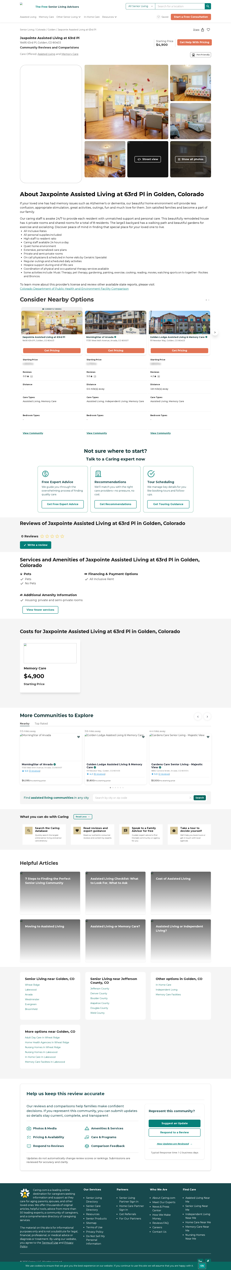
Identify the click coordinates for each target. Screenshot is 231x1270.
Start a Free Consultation (191, 16)
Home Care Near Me (198, 1222)
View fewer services (40, 609)
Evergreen (31, 1004)
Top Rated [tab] (41, 723)
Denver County (98, 993)
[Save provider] (208, 29)
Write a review (37, 545)
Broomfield (31, 1009)
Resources (92, 1214)
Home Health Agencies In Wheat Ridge (47, 1042)
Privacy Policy (94, 1231)
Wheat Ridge (32, 984)
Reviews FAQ (160, 1223)
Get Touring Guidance (168, 504)
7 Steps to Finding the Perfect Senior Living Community (47, 881)
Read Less (81, 816)
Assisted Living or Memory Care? (115, 926)
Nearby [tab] (25, 723)
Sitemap (91, 1223)
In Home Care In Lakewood (40, 1057)
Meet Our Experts (163, 1202)
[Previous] (198, 716)
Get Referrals (127, 1214)
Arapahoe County (99, 1003)
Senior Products (96, 1218)
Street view (150, 159)
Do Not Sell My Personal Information (95, 1240)
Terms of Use (50, 1242)
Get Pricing (52, 350)
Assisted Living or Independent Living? (179, 928)
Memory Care (69, 54)
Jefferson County (99, 988)
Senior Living (27, 29)
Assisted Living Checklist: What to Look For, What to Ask (114, 881)
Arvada (29, 994)
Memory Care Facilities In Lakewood (45, 1061)
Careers (157, 1227)
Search (199, 797)
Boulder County (99, 998)
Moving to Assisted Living (44, 926)
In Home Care (163, 984)
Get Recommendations (115, 504)
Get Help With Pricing (194, 42)
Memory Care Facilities (168, 994)
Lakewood (30, 989)
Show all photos (192, 159)
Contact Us (159, 1231)
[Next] (207, 716)
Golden (52, 29)
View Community (33, 433)
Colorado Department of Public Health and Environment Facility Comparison (74, 289)
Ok (202, 1265)
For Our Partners (130, 1218)
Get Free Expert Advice (62, 504)
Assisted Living (46, 54)
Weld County (97, 1013)
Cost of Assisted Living (173, 878)
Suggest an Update (175, 1123)
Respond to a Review (174, 1132)
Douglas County (99, 1008)
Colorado (41, 29)
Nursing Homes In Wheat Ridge (43, 1047)
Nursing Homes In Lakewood (41, 1052)
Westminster (32, 999)
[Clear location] (190, 797)
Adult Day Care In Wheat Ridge (42, 1037)
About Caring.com (163, 1197)
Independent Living (166, 989)
